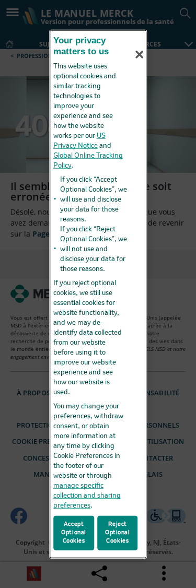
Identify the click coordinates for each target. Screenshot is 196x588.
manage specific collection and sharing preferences (87, 495)
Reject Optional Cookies (117, 532)
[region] (98, 294)
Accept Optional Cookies (73, 532)
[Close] (139, 54)
